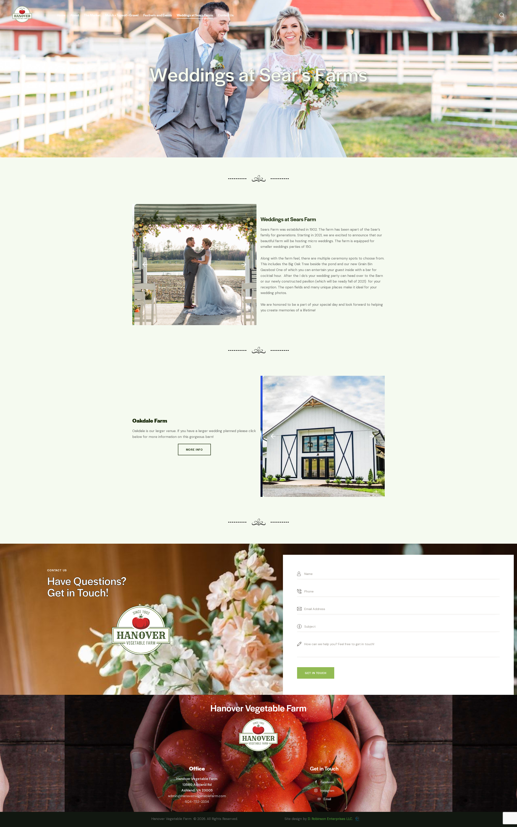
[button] (145, 264)
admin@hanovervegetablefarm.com (197, 796)
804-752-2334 (197, 801)
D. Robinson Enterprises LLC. (331, 819)
